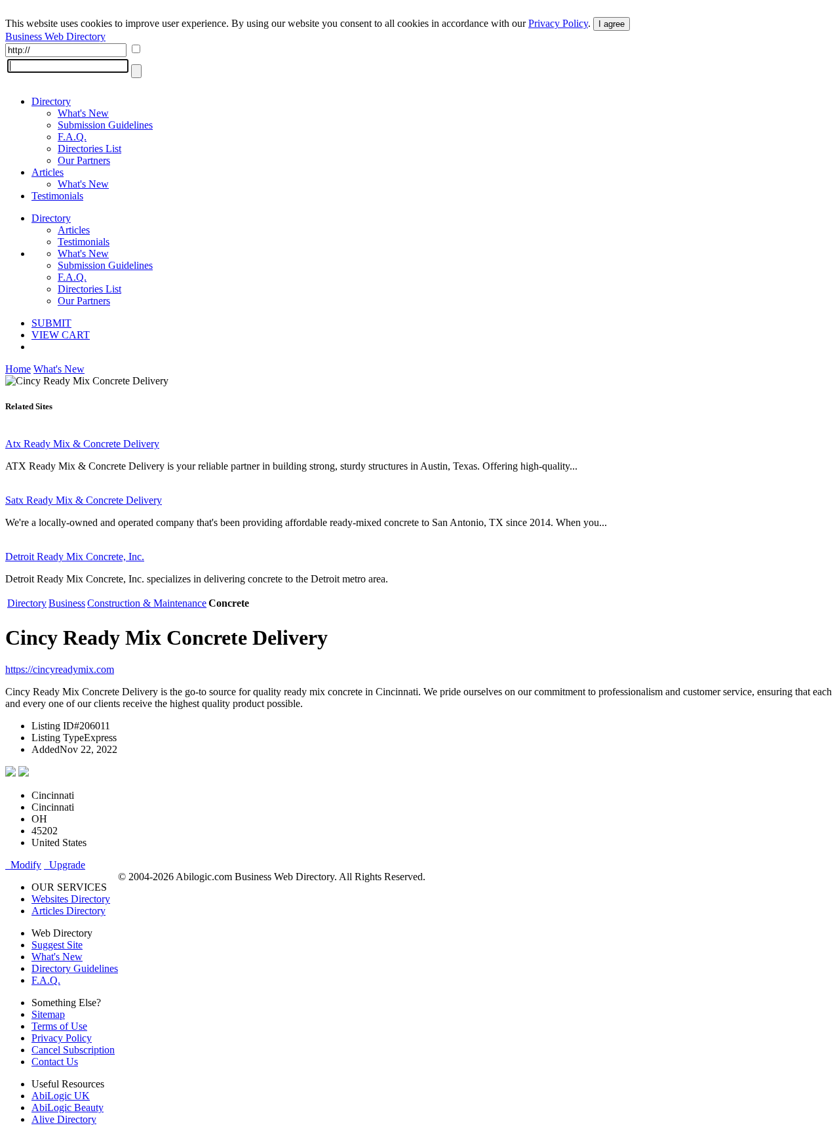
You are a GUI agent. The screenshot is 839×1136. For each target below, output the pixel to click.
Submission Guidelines (105, 125)
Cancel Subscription (73, 1049)
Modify (23, 864)
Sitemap (48, 1014)
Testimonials (57, 195)
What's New (83, 113)
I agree (611, 24)
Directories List (89, 148)
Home (18, 369)
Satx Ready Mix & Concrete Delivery (83, 500)
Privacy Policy (558, 23)
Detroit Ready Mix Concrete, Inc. (74, 556)
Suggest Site (57, 944)
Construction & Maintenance (146, 603)
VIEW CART (60, 334)
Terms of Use (59, 1026)
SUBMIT (51, 323)
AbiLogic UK (60, 1095)
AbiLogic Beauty (67, 1107)
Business (67, 603)
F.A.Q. (72, 136)
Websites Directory (70, 898)
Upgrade (64, 864)
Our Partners (84, 160)
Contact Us (54, 1061)
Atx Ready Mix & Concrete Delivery (82, 443)
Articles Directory (68, 910)
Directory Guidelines (74, 968)
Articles (47, 172)
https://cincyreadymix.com (59, 669)
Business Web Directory (55, 36)
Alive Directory (63, 1119)
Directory (51, 101)
